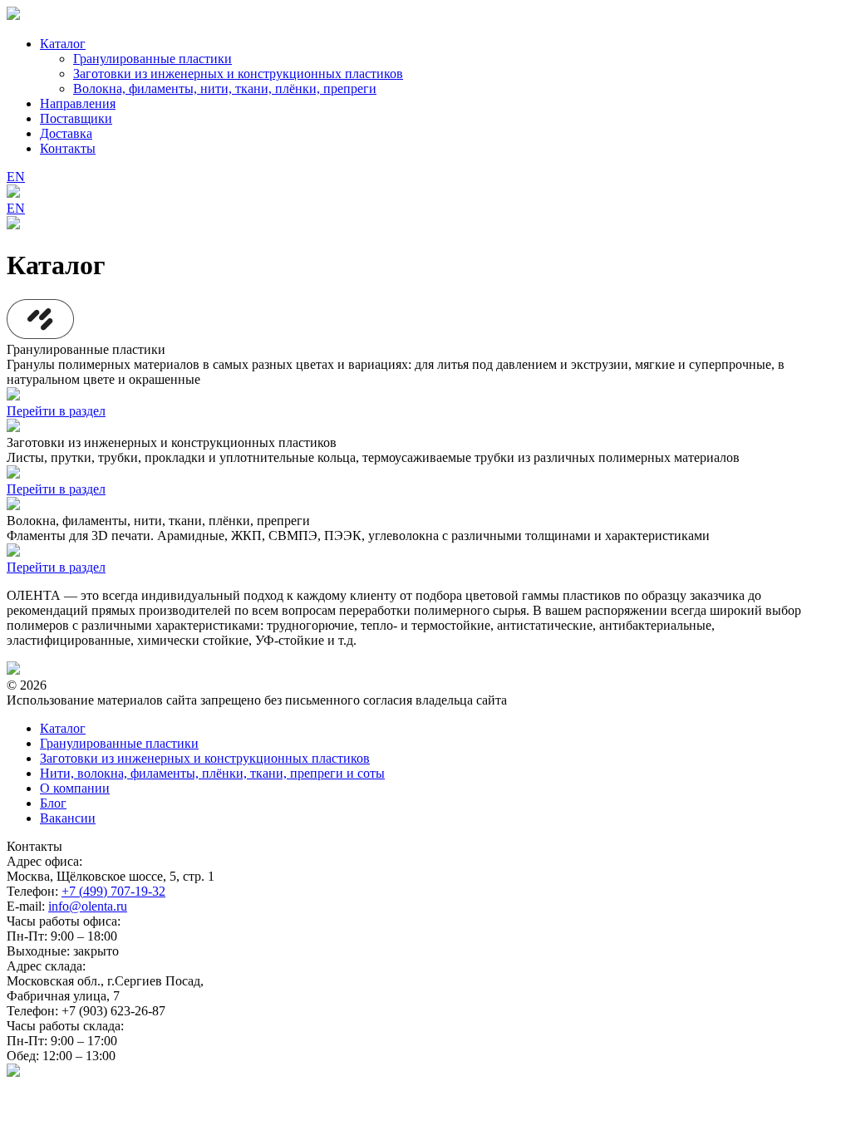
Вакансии (68, 818)
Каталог (63, 44)
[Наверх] (13, 1072)
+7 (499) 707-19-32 (113, 891)
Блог (53, 803)
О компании (75, 788)
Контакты (68, 148)
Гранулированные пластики (152, 59)
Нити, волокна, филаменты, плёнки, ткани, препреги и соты (212, 773)
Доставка (66, 133)
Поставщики (76, 118)
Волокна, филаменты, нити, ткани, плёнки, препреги (224, 88)
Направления (78, 103)
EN (16, 177)
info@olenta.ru (87, 906)
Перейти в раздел (56, 411)
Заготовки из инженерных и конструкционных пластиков (238, 73)
